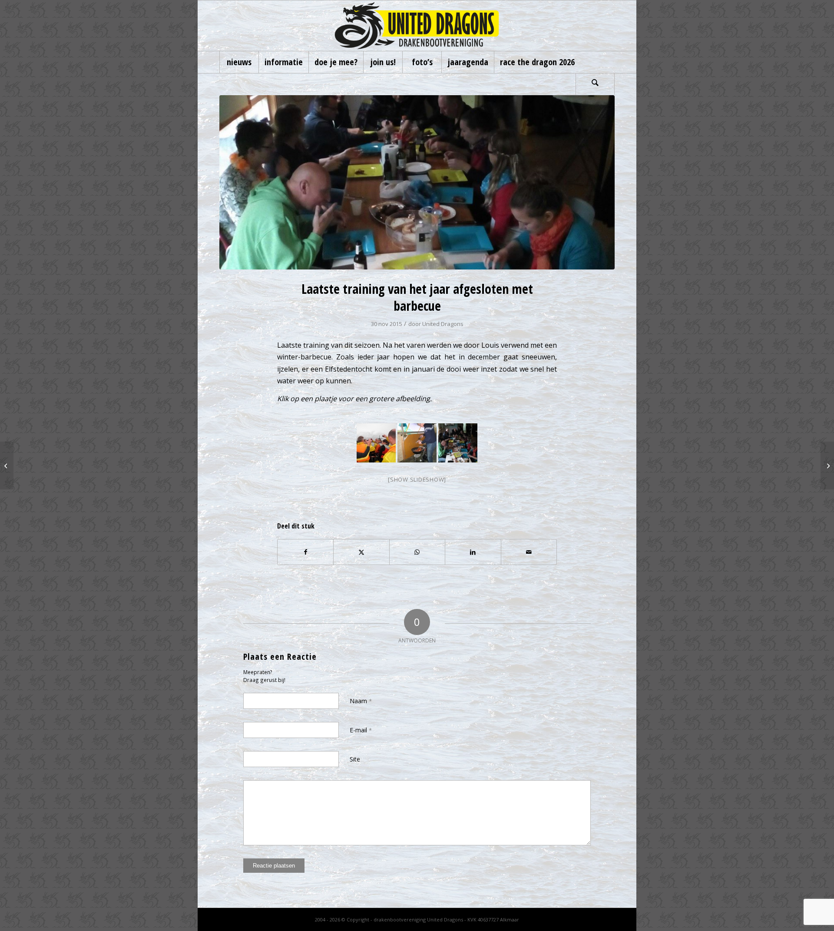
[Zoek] (595, 84)
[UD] (417, 25)
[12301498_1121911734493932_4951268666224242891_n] (417, 182)
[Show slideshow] (417, 479)
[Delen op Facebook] (305, 552)
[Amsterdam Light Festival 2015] (827, 465)
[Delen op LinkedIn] (472, 552)
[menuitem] (238, 62)
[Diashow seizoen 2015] (6, 465)
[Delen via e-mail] (528, 552)
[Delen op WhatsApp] (417, 552)
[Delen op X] (361, 552)
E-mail (361, 730)
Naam (361, 701)
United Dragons (442, 324)
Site (355, 759)
